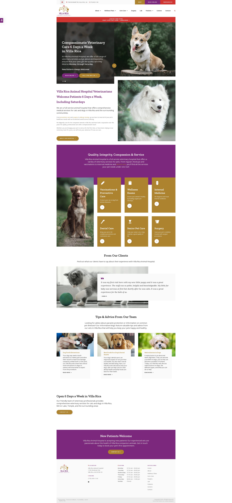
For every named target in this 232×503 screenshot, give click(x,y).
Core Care (123, 11)
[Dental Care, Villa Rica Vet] (102, 224)
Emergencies (167, 2)
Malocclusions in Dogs (153, 352)
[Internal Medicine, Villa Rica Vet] (157, 185)
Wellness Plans (109, 11)
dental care (121, 164)
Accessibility (80, 499)
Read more (66, 372)
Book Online (152, 2)
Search (86, 499)
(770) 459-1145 (94, 2)
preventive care (65, 117)
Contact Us (64, 412)
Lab (141, 11)
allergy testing (84, 117)
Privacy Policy (61, 499)
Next (114, 66)
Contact (168, 11)
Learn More (102, 207)
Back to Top (62, 501)
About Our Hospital (67, 138)
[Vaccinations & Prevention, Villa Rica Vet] (102, 185)
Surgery (133, 11)
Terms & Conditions (71, 499)
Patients (148, 11)
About (97, 11)
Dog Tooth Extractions (71, 352)
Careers (159, 11)
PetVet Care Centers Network (166, 501)
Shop (140, 2)
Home (149, 468)
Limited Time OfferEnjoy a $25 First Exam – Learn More (115, 19)
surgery (75, 117)
